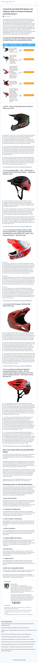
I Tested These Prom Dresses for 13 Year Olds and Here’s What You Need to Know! (18, 641)
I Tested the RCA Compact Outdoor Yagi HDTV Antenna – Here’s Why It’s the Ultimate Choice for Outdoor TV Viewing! (17, 608)
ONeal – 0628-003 (9, 106)
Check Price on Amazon (29, 50)
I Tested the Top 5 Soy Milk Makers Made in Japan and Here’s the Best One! (17, 646)
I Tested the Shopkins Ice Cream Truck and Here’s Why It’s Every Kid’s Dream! (18, 610)
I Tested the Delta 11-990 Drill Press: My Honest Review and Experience (16, 634)
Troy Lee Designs (9, 230)
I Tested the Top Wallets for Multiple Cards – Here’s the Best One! (15, 627)
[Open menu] (36, 2)
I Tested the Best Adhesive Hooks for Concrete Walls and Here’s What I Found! (17, 644)
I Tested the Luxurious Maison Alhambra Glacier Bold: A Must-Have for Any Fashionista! (17, 612)
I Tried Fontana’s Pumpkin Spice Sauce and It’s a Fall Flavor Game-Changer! (17, 639)
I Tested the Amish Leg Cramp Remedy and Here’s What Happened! (15, 636)
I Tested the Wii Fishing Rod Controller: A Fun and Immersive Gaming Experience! (19, 614)
